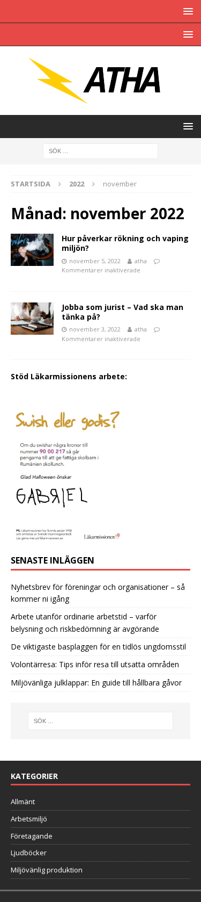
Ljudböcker (29, 852)
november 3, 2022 (95, 329)
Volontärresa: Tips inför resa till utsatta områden (95, 664)
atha (141, 261)
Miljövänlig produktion (47, 870)
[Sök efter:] (100, 150)
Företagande (32, 836)
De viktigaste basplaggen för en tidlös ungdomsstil (98, 646)
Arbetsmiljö (29, 819)
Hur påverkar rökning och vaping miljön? (125, 243)
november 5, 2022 (95, 261)
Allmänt (23, 801)
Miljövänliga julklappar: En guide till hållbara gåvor (96, 682)
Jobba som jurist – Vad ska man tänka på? (122, 312)
